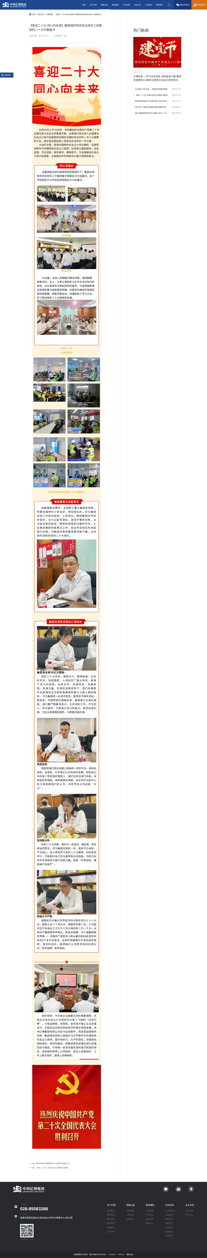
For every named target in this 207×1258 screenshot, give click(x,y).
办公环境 (111, 1232)
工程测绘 (169, 1236)
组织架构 (111, 1215)
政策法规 (149, 1219)
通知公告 (149, 1223)
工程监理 (169, 1215)
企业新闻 (149, 1211)
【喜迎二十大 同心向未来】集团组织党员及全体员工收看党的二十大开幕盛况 (83, 14)
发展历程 (111, 1227)
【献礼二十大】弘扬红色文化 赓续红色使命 (157, 95)
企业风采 (189, 1211)
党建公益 (104, 5)
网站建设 (112, 1254)
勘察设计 (169, 1223)
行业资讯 (149, 1215)
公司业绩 (126, 5)
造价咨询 (169, 1219)
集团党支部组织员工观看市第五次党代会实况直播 (157, 101)
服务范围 (111, 1219)
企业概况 (111, 1211)
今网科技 (120, 1254)
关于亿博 (93, 5)
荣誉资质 (111, 1223)
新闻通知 (115, 5)
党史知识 (130, 1219)
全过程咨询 (170, 1211)
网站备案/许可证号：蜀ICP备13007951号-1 (90, 1254)
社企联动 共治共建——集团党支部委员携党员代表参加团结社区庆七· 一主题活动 (157, 89)
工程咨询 (169, 1227)
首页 (84, 5)
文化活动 (189, 1215)
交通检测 (169, 1232)
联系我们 (159, 5)
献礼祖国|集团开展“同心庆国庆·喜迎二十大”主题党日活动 (157, 113)
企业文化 (137, 5)
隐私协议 (129, 1254)
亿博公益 (130, 1215)
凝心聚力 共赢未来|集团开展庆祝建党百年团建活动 (157, 107)
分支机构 (148, 5)
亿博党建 (49, 14)
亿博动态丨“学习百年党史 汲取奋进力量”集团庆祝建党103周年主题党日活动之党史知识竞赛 (157, 61)
